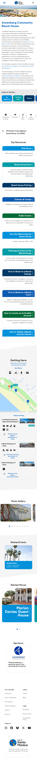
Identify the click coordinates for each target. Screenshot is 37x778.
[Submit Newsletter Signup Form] (27, 755)
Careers (7, 710)
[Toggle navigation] (4, 2)
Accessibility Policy (26, 718)
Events (25, 693)
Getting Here (18, 98)
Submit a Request (10, 706)
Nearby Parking (19, 415)
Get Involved (8, 701)
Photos (29, 98)
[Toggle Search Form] (33, 3)
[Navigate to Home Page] (19, 3)
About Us (7, 714)
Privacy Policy (27, 714)
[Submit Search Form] (4, 11)
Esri (36, 411)
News (24, 697)
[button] (2, 380)
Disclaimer (26, 709)
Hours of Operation (11, 697)
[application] (18, 395)
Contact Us (8, 693)
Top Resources (7, 98)
